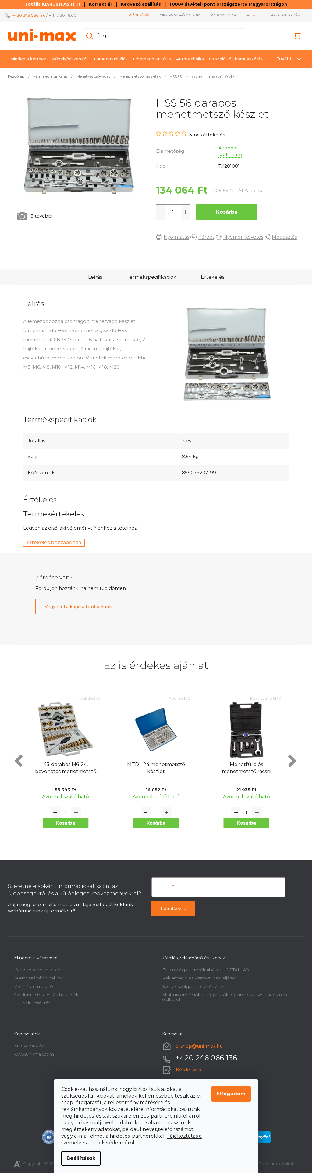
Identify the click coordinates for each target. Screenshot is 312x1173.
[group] (63, 769)
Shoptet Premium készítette (267, 1163)
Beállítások (78, 1158)
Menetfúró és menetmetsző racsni (153, 768)
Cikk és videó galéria (178, 15)
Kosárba (224, 212)
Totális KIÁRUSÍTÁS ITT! (50, 4)
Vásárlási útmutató (31, 986)
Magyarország (27, 1046)
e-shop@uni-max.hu (197, 1046)
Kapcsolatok (222, 15)
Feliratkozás (171, 908)
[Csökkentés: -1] (158, 212)
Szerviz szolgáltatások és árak (191, 986)
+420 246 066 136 (26, 15)
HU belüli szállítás (30, 1003)
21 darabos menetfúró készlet (244, 768)
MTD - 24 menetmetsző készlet (63, 768)
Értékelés (210, 277)
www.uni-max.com (32, 1054)
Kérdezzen (186, 1070)
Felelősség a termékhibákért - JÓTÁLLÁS (203, 969)
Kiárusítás (137, 15)
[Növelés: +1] (183, 212)
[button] (63, 823)
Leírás (93, 277)
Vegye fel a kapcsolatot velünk (76, 606)
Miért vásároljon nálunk (36, 978)
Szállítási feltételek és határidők (44, 994)
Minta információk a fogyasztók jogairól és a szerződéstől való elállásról (225, 997)
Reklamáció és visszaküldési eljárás (196, 978)
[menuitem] (26, 59)
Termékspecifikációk (149, 277)
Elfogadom (228, 1094)
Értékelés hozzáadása (51, 542)
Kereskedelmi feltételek (37, 969)
